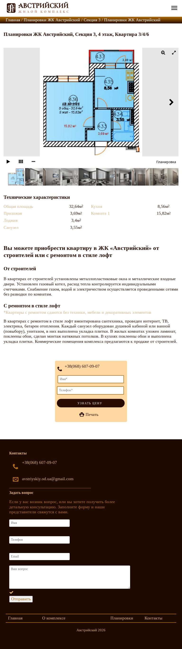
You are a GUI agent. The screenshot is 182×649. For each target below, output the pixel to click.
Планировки (121, 618)
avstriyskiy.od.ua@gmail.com (47, 478)
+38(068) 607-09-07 (82, 366)
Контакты (153, 618)
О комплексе (53, 618)
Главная (15, 618)
